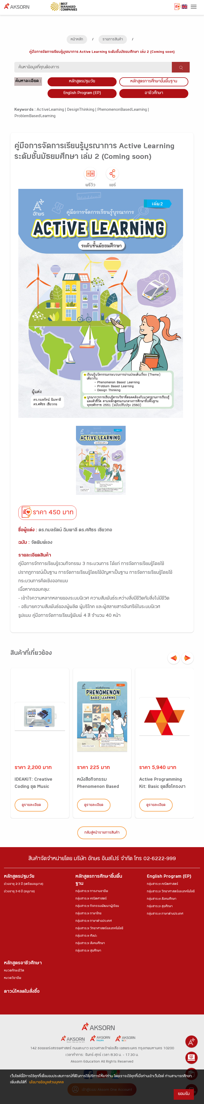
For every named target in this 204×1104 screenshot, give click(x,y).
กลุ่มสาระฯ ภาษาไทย (88, 913)
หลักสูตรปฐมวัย (19, 877)
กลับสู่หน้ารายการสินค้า (102, 833)
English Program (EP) (82, 93)
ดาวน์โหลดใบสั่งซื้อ (22, 992)
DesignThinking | (82, 110)
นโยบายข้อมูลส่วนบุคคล (46, 1082)
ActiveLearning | (52, 110)
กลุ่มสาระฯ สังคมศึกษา (90, 943)
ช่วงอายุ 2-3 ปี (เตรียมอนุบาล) (23, 884)
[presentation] (174, 658)
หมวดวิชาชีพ (12, 978)
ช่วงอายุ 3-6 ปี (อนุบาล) (19, 891)
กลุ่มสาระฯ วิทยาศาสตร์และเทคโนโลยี (99, 928)
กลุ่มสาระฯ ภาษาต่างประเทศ (93, 921)
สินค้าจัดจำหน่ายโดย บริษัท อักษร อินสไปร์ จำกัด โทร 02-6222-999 (102, 859)
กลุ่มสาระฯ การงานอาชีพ (91, 891)
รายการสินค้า (113, 39)
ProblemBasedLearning (35, 116)
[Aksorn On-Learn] (191, 1058)
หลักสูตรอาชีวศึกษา (23, 964)
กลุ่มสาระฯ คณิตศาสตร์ (91, 899)
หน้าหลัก (77, 39)
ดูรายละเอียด (31, 805)
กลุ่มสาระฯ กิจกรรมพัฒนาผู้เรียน (97, 906)
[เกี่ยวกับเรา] (191, 1041)
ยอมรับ (184, 1094)
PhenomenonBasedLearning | (123, 110)
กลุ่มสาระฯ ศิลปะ (86, 936)
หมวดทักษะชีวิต (14, 971)
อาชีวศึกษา (154, 93)
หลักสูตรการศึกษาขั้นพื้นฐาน (153, 81)
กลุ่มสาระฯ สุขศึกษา (88, 951)
